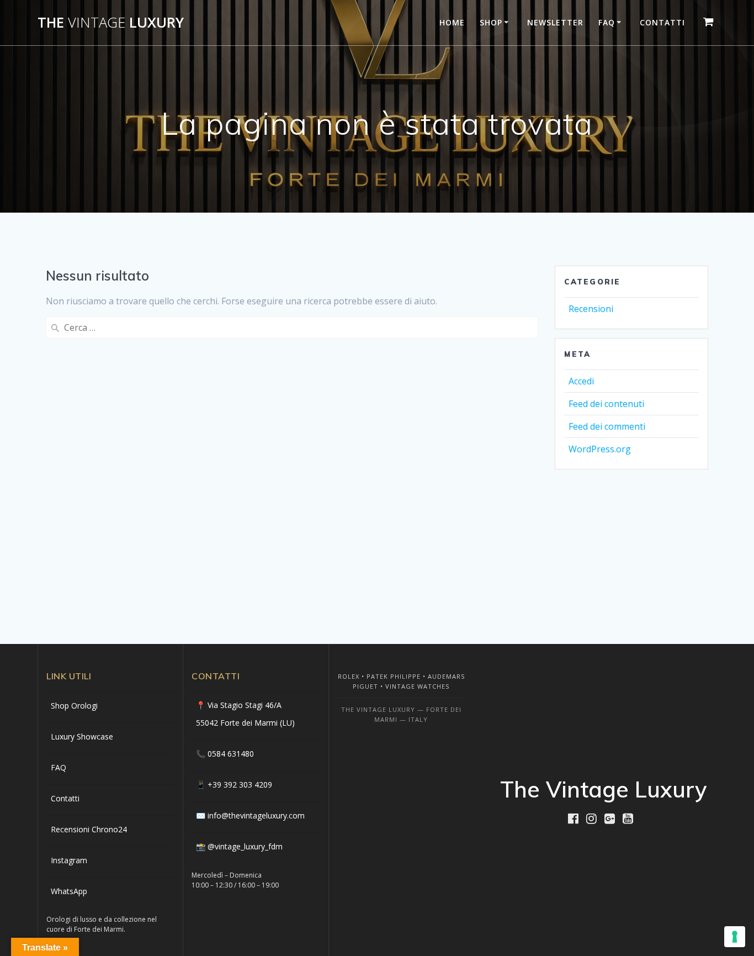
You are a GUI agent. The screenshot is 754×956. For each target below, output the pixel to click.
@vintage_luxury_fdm (245, 846)
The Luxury (111, 22)
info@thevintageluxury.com (256, 815)
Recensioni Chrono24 (89, 829)
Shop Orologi (74, 705)
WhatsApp (69, 891)
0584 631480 (231, 753)
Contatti (662, 22)
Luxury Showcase (82, 736)
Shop (491, 22)
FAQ (606, 22)
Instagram (69, 860)
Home (452, 22)
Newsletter (555, 22)
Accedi (581, 381)
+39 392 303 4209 (240, 784)
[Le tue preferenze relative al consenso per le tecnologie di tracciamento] (734, 936)
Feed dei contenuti (606, 404)
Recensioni (591, 309)
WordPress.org (600, 449)
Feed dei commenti (607, 426)
